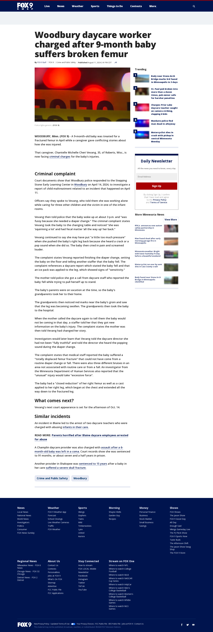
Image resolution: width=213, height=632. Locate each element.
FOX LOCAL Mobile (87, 568)
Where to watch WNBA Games (120, 601)
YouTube (82, 589)
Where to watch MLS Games (119, 607)
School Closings (55, 519)
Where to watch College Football (120, 570)
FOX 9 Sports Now (178, 536)
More (152, 6)
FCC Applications (55, 593)
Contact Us (53, 565)
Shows (174, 508)
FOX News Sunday (25, 532)
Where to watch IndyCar (120, 584)
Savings (142, 525)
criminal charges (59, 156)
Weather (53, 508)
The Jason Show (177, 515)
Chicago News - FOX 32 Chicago (28, 572)
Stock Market (145, 519)
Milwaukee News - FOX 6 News (29, 566)
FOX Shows (175, 512)
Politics (20, 525)
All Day (173, 522)
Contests (52, 568)
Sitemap (51, 582)
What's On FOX (55, 579)
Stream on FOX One (121, 561)
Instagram (83, 579)
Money (143, 508)
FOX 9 (51, 62)
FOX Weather (54, 529)
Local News (22, 512)
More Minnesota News (149, 214)
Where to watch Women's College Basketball (121, 595)
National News (24, 515)
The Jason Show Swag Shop (180, 548)
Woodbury (80, 184)
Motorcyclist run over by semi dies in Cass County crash (148, 265)
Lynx (80, 529)
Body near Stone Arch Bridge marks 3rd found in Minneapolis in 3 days (164, 79)
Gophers (82, 515)
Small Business (146, 522)
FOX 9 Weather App (57, 512)
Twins (81, 519)
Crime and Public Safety (66, 62)
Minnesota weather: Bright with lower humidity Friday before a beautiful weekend (148, 253)
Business (143, 515)
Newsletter (83, 572)
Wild (80, 522)
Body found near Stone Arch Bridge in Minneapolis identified (148, 279)
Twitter (81, 582)
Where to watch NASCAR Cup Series (120, 579)
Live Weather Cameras (58, 522)
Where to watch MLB (119, 574)
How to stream (85, 565)
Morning (114, 508)
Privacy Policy (159, 199)
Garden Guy (114, 515)
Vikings (81, 512)
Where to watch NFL (118, 565)
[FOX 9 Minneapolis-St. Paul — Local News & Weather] (26, 6)
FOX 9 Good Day (178, 519)
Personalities (54, 572)
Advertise (52, 586)
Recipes (112, 519)
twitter (187, 624)
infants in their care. (76, 427)
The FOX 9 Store (177, 552)
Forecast (52, 515)
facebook (182, 624)
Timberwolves (84, 525)
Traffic (51, 525)
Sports (82, 508)
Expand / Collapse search (194, 6)
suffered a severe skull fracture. (66, 467)
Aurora (81, 536)
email (193, 624)
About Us (54, 561)
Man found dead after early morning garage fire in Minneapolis (148, 240)
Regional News (27, 561)
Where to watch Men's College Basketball (119, 589)
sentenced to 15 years (93, 463)
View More (171, 219)
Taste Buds (175, 539)
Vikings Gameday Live (180, 529)
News (20, 508)
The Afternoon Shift (179, 543)
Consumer (22, 529)
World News (23, 519)
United (81, 532)
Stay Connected (88, 561)
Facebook (83, 575)
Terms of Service (158, 202)
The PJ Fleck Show (178, 532)
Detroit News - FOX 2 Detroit (27, 578)
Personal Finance (147, 512)
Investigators (23, 522)
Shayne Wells (115, 512)
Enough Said (175, 525)
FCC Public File (54, 589)
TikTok (81, 586)
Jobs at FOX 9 (54, 575)
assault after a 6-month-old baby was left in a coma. (79, 449)
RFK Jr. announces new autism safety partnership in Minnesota (148, 227)
